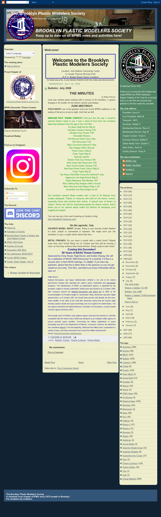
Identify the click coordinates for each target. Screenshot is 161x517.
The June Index (132, 284)
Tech (124, 459)
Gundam (126, 382)
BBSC (125, 355)
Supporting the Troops (132, 456)
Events (66, 340)
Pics (124, 417)
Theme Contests (78, 340)
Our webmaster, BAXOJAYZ (20, 254)
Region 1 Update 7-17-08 (136, 288)
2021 (125, 210)
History (125, 386)
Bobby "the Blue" (133, 165)
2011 (125, 248)
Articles (125, 351)
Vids (124, 475)
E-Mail (125, 366)
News (125, 413)
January (129, 325)
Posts (11, 193)
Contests (126, 363)
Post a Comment (55, 352)
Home (81, 362)
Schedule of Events (16, 232)
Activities (126, 347)
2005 (125, 338)
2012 (125, 244)
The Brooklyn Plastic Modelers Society (48, 13)
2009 (125, 255)
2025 (125, 195)
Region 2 (126, 428)
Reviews (126, 432)
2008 (125, 259)
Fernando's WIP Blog (16, 250)
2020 (125, 214)
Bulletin (58, 340)
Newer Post (49, 362)
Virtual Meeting (129, 479)
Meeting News (128, 401)
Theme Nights (93, 340)
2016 (125, 229)
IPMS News (127, 394)
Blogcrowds (35, 273)
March (129, 318)
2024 (125, 199)
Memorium (127, 409)
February (130, 322)
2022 (125, 206)
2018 (125, 221)
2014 (125, 236)
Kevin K (129, 174)
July (128, 281)
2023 (125, 203)
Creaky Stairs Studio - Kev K (20, 262)
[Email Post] (74, 337)
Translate (26, 57)
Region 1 (126, 425)
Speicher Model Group (132, 448)
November (131, 266)
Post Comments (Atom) (68, 368)
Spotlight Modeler (130, 452)
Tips (124, 471)
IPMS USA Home (15, 242)
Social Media (128, 444)
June (128, 307)
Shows (125, 436)
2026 (125, 192)
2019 (125, 218)
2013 (125, 240)
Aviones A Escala (15, 246)
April (128, 314)
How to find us (13, 66)
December (131, 262)
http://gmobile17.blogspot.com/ (62, 219)
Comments (13, 199)
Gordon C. (130, 170)
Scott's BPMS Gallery (17, 258)
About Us (11, 228)
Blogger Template (18, 273)
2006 (125, 334)
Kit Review (127, 397)
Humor (125, 390)
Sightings (126, 440)
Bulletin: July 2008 (59, 88)
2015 (125, 233)
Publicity (126, 421)
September (131, 273)
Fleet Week (127, 374)
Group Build (127, 378)
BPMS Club (131, 161)
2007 (125, 330)
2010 (125, 251)
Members (126, 405)
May (128, 310)
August (129, 277)
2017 (125, 225)
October (129, 270)
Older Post (112, 362)
